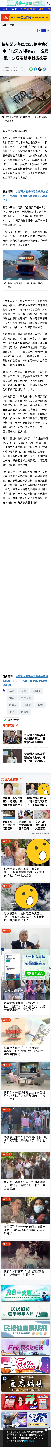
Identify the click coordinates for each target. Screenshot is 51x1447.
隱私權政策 (29, 1440)
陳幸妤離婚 (28, 9)
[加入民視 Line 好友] (25, 964)
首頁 (6, 9)
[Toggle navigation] (3, 3)
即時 (15, 9)
